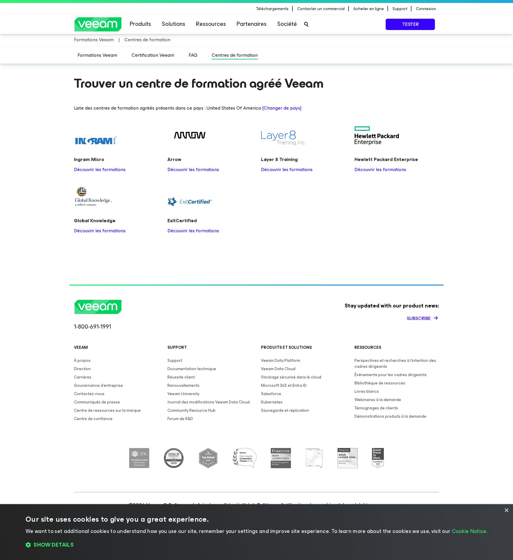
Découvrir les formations (100, 169)
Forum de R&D (180, 418)
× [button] (506, 510)
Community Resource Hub (191, 410)
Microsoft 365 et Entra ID (284, 385)
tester (410, 24)
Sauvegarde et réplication (285, 410)
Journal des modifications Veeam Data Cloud (208, 402)
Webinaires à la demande (377, 399)
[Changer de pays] (281, 108)
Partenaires (252, 24)
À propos (82, 360)
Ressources (211, 24)
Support (174, 360)
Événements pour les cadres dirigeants (390, 374)
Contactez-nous (89, 393)
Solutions (173, 24)
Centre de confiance (93, 418)
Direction (82, 368)
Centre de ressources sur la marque (107, 410)
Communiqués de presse (97, 402)
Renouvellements (183, 385)
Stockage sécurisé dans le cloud (291, 377)
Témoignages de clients (376, 408)
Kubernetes (272, 402)
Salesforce (271, 393)
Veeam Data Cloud (278, 368)
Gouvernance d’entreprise (98, 385)
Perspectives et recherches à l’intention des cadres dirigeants (395, 363)
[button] (256, 545)
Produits (140, 24)
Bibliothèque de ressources (379, 383)
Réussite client (181, 377)
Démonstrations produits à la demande (390, 416)
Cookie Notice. (469, 531)
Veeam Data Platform (280, 360)
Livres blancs (366, 391)
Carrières (82, 377)
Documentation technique (191, 368)
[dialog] (256, 532)
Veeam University (183, 393)
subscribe (419, 318)
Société (287, 24)
